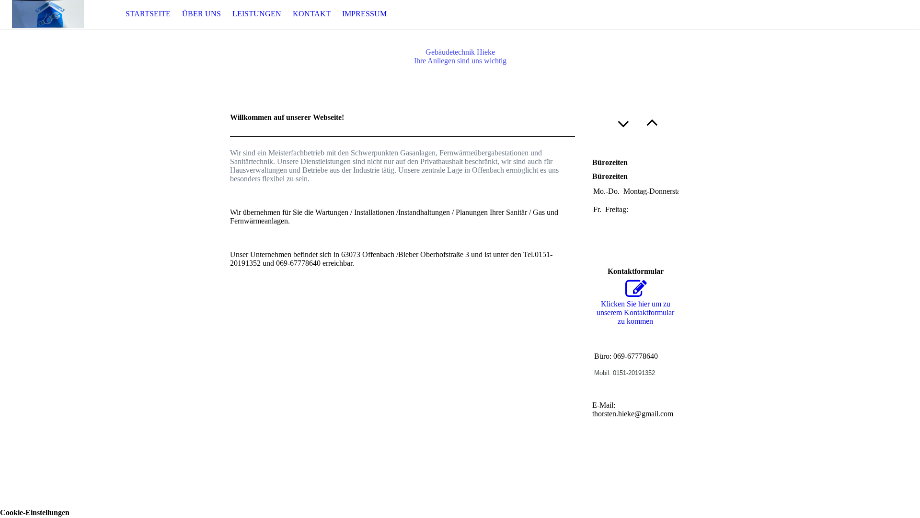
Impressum (364, 14)
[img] (48, 14)
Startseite (148, 14)
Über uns (201, 14)
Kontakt (312, 14)
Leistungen (256, 14)
